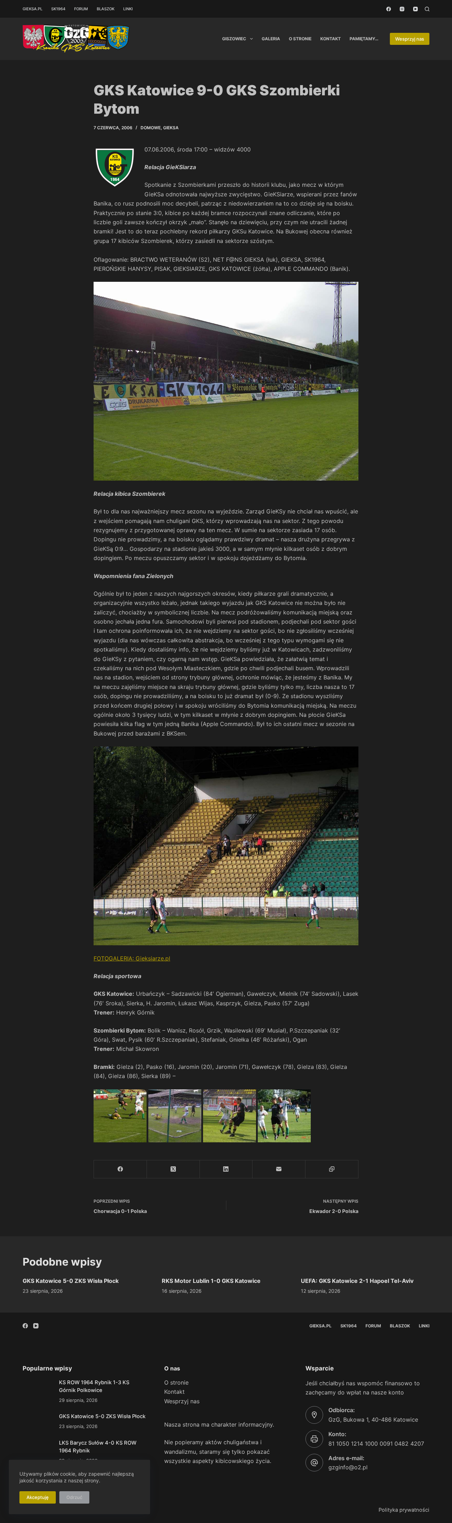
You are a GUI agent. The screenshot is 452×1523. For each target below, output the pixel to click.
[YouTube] (415, 9)
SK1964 (58, 8)
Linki (128, 8)
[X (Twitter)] (173, 1169)
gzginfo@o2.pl (348, 1467)
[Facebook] (388, 9)
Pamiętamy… (364, 38)
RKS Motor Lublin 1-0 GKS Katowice (211, 1280)
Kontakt (330, 38)
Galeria (271, 38)
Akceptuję (37, 1497)
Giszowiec (234, 38)
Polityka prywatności (404, 1510)
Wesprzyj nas (409, 39)
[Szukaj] (427, 9)
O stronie (300, 38)
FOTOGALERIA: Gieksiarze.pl (132, 958)
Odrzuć (74, 1497)
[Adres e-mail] (278, 1169)
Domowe (151, 127)
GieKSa (171, 127)
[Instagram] (402, 9)
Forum (81, 8)
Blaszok (105, 8)
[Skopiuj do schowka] (331, 1169)
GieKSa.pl (32, 8)
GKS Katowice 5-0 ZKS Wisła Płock (71, 1280)
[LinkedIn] (226, 1169)
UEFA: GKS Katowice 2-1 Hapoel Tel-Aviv (357, 1280)
